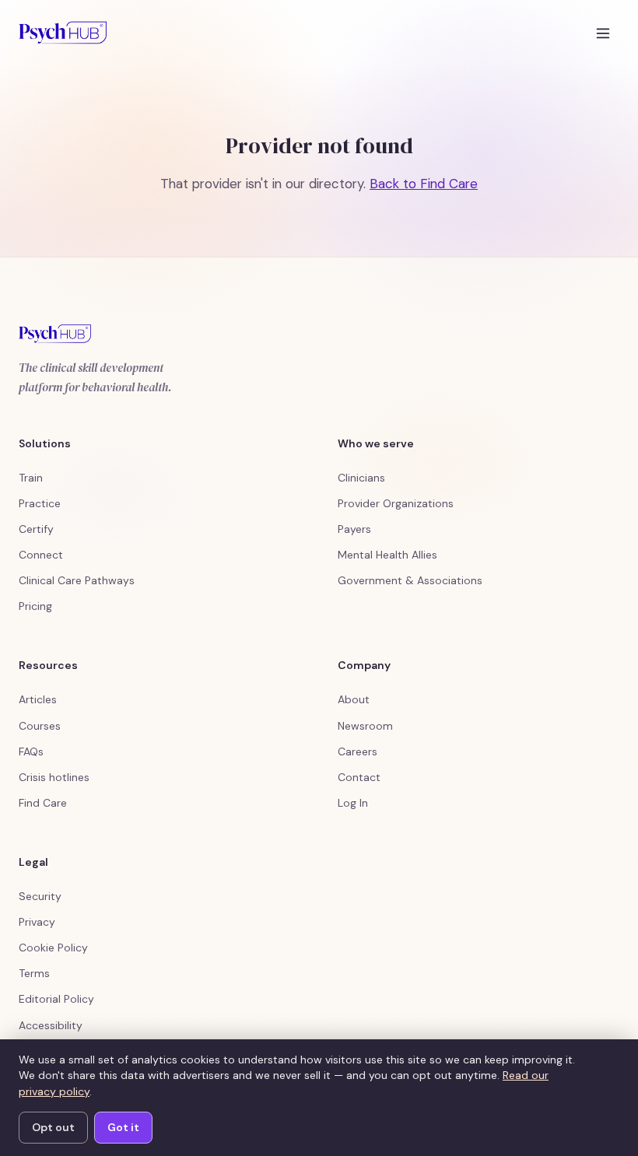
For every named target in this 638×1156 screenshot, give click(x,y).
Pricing (35, 606)
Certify (36, 529)
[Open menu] (603, 32)
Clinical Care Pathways (77, 580)
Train (31, 478)
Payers (354, 529)
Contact (359, 777)
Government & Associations (410, 580)
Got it (123, 1127)
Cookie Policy (53, 948)
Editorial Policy (56, 999)
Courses (40, 726)
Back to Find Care (424, 183)
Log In (353, 803)
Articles (38, 699)
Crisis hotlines (54, 777)
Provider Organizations (396, 503)
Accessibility (50, 1025)
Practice (40, 503)
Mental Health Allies (387, 555)
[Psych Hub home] (63, 33)
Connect (41, 555)
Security (40, 896)
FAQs (31, 751)
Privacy (37, 922)
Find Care (43, 803)
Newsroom (365, 726)
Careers (357, 751)
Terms (34, 973)
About (354, 699)
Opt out (53, 1127)
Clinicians (361, 478)
